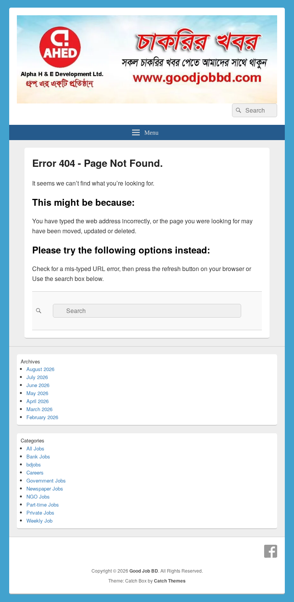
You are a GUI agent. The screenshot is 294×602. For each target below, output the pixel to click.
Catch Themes (170, 580)
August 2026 (40, 369)
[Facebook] (270, 551)
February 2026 (42, 417)
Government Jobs (46, 480)
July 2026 (37, 377)
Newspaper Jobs (44, 488)
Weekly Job (39, 520)
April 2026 (37, 401)
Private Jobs (40, 512)
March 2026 (39, 409)
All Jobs (35, 448)
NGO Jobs (38, 496)
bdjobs (33, 464)
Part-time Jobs (42, 504)
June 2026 (37, 385)
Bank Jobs (38, 456)
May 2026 (37, 393)
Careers (35, 472)
